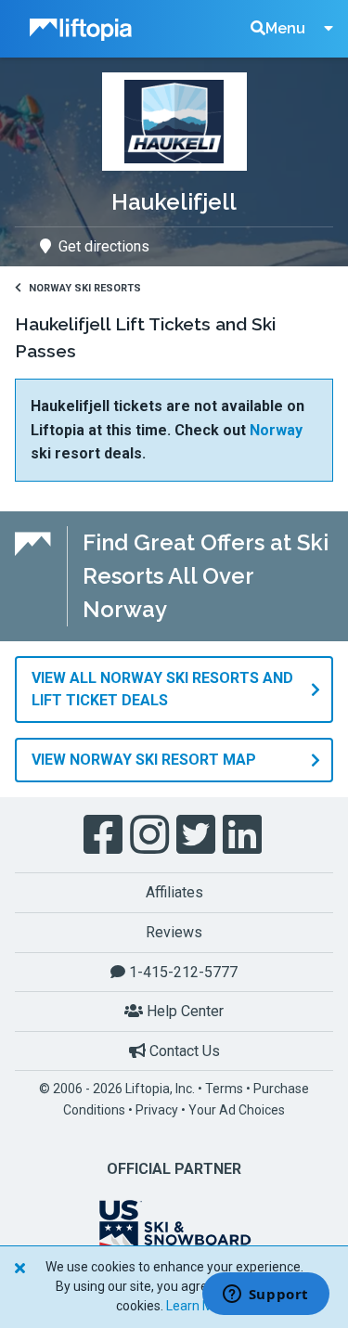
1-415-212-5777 (181, 972)
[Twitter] (197, 835)
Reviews (174, 932)
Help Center (183, 1011)
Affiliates (174, 892)
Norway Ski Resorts (85, 288)
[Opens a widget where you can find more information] (265, 1295)
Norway (276, 430)
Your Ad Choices (236, 1109)
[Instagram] (151, 835)
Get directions (103, 246)
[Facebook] (105, 835)
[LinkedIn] (244, 835)
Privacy (156, 1109)
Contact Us (183, 1051)
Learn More (199, 1305)
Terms (224, 1088)
